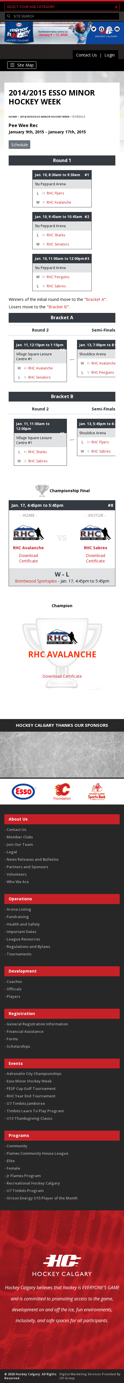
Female (13, 1168)
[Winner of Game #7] (95, 532)
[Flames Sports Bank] (78, 791)
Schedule (19, 144)
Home (13, 116)
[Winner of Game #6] (28, 532)
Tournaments (19, 954)
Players (13, 996)
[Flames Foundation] (43, 791)
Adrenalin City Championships (34, 1073)
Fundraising (18, 916)
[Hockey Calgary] (17, 45)
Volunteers (17, 874)
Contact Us (86, 55)
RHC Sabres (56, 286)
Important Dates (21, 931)
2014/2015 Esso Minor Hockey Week (44, 116)
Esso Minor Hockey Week (29, 1081)
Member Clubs (20, 836)
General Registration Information (37, 1023)
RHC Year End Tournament (31, 1095)
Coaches (14, 981)
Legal (12, 851)
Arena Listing (19, 909)
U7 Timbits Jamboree (26, 1103)
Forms (12, 1038)
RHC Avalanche (59, 202)
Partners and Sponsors (27, 866)
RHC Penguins (58, 276)
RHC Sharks (56, 235)
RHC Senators (58, 244)
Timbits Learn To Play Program (35, 1110)
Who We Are (18, 881)
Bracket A (95, 299)
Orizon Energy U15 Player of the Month (42, 1198)
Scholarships (18, 1046)
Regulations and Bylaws (28, 946)
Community (17, 1145)
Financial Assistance (25, 1031)
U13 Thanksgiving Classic (30, 1118)
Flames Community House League (37, 1153)
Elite (11, 1160)
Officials (14, 989)
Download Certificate (28, 558)
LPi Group (67, 1378)
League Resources (23, 939)
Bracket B (57, 306)
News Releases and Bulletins (33, 859)
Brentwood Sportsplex (36, 581)
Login (109, 55)
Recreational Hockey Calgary (33, 1183)
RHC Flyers (55, 193)
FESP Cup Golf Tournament (31, 1088)
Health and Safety (23, 924)
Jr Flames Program (24, 1175)
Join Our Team (20, 844)
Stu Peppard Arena (50, 184)
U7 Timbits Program (25, 1190)
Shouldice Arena (92, 354)
